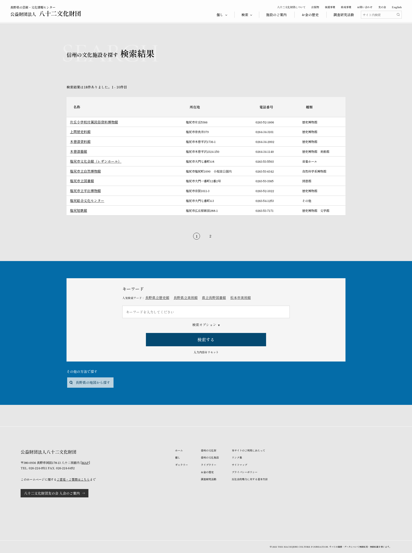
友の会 (382, 7)
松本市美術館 (240, 297)
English (397, 7)
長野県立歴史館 (157, 297)
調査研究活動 (343, 14)
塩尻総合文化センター (87, 200)
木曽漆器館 (78, 151)
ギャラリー (181, 464)
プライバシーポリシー (245, 472)
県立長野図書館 (214, 297)
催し (177, 457)
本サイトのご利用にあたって (248, 450)
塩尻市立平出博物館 (85, 190)
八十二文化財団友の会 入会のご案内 (52, 493)
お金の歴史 (310, 14)
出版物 (315, 7)
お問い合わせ (365, 7)
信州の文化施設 (210, 457)
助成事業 (346, 7)
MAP (85, 462)
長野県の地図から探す (93, 382)
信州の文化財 (208, 450)
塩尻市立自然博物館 (85, 171)
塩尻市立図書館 (82, 180)
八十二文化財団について (291, 7)
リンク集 (237, 457)
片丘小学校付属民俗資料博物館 (94, 122)
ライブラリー (208, 464)
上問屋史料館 (80, 131)
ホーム (179, 450)
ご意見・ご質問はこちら (73, 479)
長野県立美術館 (186, 297)
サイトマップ (239, 464)
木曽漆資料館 (80, 141)
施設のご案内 (276, 14)
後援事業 (330, 7)
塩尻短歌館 (78, 210)
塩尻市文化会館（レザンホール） (95, 161)
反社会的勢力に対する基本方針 (250, 479)
